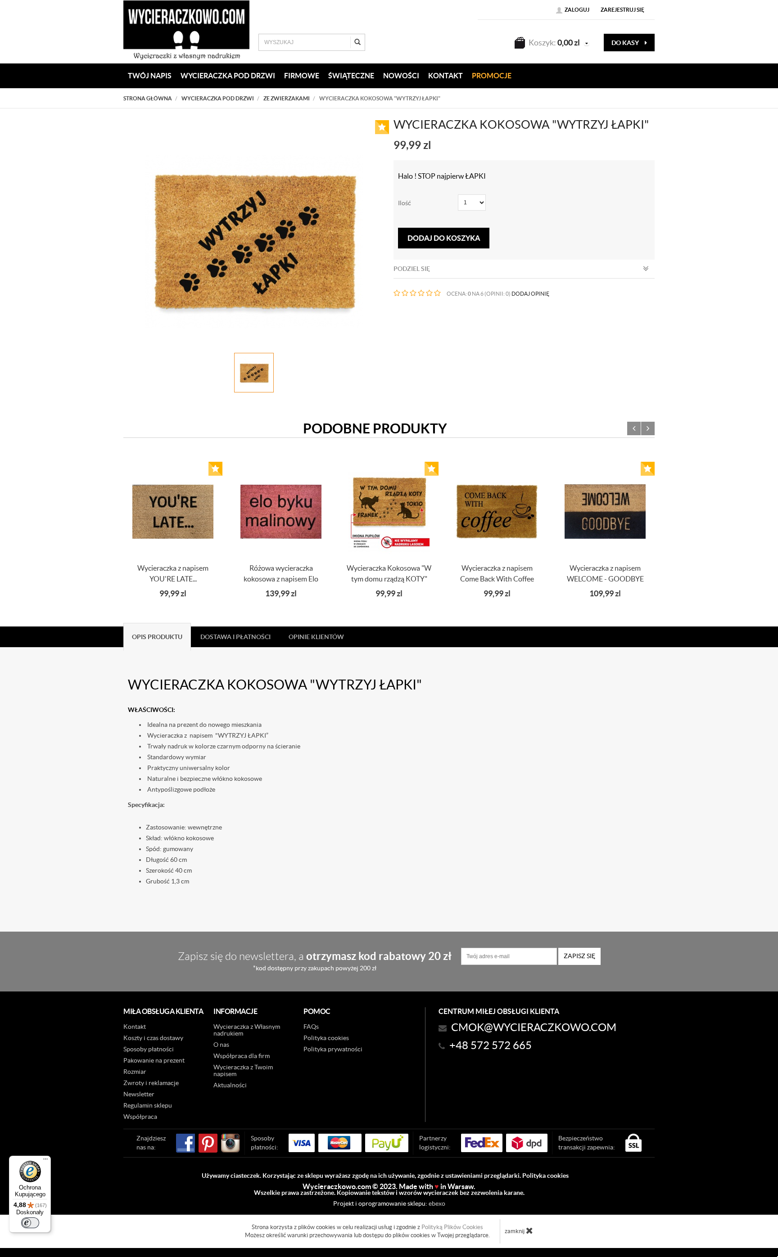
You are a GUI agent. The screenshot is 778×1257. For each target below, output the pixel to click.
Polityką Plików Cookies (452, 1227)
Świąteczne (351, 76)
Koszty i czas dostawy (153, 1037)
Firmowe (301, 76)
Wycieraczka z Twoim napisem (243, 1070)
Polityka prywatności (332, 1049)
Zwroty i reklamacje (151, 1082)
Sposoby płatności (148, 1049)
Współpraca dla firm (241, 1055)
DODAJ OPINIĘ (530, 294)
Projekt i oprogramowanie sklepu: (389, 1203)
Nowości (401, 76)
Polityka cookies (326, 1037)
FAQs (311, 1026)
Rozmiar (134, 1071)
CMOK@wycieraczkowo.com (533, 1027)
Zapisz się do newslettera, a (315, 960)
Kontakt (134, 1026)
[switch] (30, 1222)
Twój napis (150, 76)
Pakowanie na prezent (154, 1060)
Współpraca (140, 1116)
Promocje (491, 76)
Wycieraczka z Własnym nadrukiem (246, 1030)
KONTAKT (445, 76)
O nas (221, 1044)
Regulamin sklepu (147, 1105)
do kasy (625, 42)
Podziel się (412, 268)
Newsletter (138, 1094)
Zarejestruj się (622, 10)
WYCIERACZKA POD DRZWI (228, 76)
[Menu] (45, 1161)
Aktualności (230, 1085)
